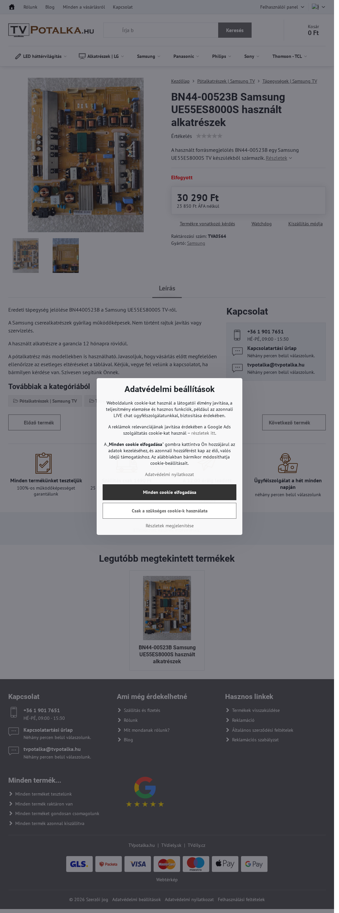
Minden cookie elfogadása (169, 492)
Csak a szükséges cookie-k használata (170, 511)
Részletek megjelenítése (170, 526)
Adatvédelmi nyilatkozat (169, 474)
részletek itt (203, 433)
